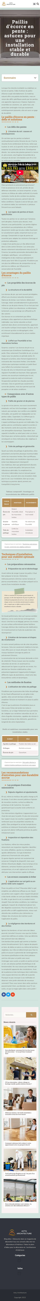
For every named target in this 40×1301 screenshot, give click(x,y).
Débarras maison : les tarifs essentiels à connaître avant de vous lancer (18, 1113)
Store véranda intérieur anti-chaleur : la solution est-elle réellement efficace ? (18, 1205)
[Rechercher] (31, 1014)
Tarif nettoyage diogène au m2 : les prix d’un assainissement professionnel (20, 1174)
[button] (34, 4)
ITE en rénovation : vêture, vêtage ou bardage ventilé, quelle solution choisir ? (18, 1083)
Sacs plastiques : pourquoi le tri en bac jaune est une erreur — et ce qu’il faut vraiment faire (19, 1051)
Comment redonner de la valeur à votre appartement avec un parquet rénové (18, 1144)
